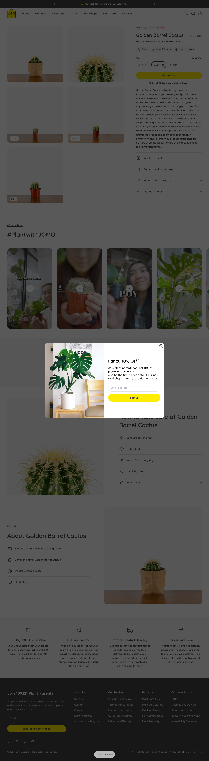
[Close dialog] (161, 346)
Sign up (134, 397)
